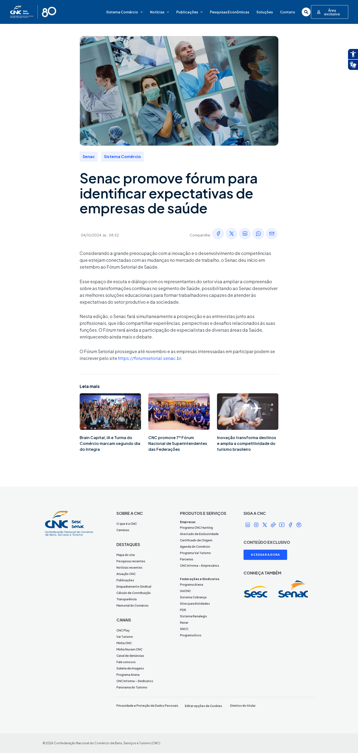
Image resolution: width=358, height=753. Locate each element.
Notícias (157, 12)
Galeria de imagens (130, 668)
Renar (184, 622)
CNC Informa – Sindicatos (134, 681)
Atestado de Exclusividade (199, 534)
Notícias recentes (129, 567)
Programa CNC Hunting (196, 527)
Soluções (264, 12)
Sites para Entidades (195, 603)
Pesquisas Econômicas (229, 12)
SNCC (184, 629)
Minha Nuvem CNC (129, 649)
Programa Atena (128, 675)
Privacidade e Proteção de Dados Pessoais (147, 705)
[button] (218, 233)
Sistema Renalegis (193, 616)
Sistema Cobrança (193, 597)
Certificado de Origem (196, 540)
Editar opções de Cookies (203, 706)
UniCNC (185, 591)
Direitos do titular (242, 705)
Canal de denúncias (130, 656)
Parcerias (186, 559)
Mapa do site (125, 555)
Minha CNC (124, 643)
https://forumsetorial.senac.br (149, 358)
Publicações (187, 12)
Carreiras (122, 530)
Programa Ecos (190, 635)
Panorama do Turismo (131, 687)
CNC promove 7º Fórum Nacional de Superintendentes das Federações (177, 443)
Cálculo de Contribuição (133, 593)
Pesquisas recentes (130, 561)
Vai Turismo (124, 637)
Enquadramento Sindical (133, 586)
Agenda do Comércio (195, 546)
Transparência (126, 599)
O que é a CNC (126, 524)
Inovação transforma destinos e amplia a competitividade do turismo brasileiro (246, 443)
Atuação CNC (126, 574)
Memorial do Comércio (132, 605)
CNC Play (123, 630)
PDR (183, 610)
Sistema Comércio (122, 12)
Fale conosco (126, 662)
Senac (89, 156)
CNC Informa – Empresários (199, 565)
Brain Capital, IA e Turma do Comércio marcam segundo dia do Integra (110, 443)
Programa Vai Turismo (195, 553)
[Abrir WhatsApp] (346, 740)
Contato (287, 12)
